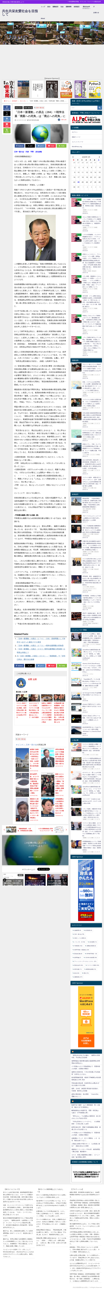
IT (94, 7)
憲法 (86, 973)
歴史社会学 (78, 965)
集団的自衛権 (91, 969)
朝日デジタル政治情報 (82, 1051)
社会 (62, 7)
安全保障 (93, 942)
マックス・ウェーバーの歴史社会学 (91, 1)
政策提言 (77, 7)
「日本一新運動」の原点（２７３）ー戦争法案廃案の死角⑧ (40, 645)
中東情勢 (78, 946)
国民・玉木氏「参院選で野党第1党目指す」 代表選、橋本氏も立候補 (86, 1090)
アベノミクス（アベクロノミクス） (85, 961)
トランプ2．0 (79, 942)
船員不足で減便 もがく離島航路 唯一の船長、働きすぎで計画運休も (86, 1106)
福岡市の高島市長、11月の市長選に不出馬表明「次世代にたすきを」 (86, 1073)
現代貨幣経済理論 (74, 1)
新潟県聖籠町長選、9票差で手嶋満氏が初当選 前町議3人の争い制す (87, 1078)
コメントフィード (77, 142)
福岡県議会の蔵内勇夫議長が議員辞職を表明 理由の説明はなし (86, 1062)
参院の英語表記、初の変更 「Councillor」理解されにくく (86, 1095)
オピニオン (18, 108)
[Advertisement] (52, 60)
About (43, 18)
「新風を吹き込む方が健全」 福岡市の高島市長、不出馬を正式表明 (86, 1056)
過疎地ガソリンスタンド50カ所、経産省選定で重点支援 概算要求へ (86, 1150)
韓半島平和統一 (92, 953)
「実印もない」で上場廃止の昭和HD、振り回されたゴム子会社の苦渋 (86, 1117)
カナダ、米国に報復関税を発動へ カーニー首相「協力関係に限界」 (86, 1156)
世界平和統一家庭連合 (81, 950)
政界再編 (77, 957)
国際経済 (55, 7)
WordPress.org (77, 146)
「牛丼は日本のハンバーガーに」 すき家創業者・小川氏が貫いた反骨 (86, 1123)
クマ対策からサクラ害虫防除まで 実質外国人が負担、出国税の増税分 (86, 1067)
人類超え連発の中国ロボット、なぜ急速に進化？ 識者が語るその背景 (86, 1145)
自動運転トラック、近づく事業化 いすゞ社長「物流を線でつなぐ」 (86, 1139)
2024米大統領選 (91, 957)
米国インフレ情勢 (80, 938)
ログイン (75, 132)
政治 (48, 7)
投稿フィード (76, 137)
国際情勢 (69, 7)
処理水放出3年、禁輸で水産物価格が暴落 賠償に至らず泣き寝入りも (86, 1128)
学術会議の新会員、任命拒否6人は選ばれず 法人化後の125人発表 (86, 1084)
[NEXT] (99, 157)
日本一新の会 (28, 108)
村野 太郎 (63, 120)
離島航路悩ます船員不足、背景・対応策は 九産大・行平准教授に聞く (86, 1111)
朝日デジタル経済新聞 (82, 1101)
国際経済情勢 (91, 946)
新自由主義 (78, 953)
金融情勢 (77, 930)
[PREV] (73, 157)
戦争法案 (78, 969)
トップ (43, 7)
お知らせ (96, 12)
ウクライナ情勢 (93, 965)
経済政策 (88, 930)
